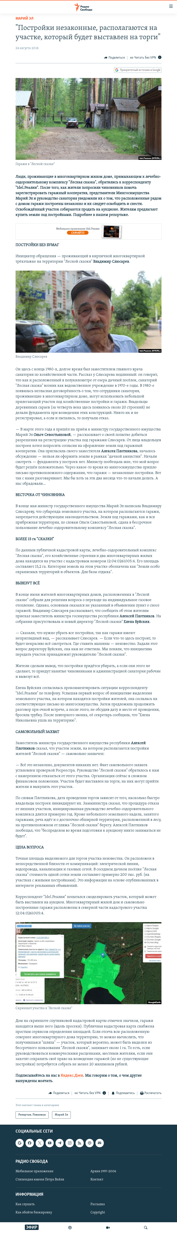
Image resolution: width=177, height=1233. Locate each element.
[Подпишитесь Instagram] (69, 1143)
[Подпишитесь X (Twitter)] (40, 1143)
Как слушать (25, 1204)
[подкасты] (69, 1227)
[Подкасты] (89, 1143)
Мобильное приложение (35, 1171)
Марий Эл (24, 19)
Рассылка (97, 1204)
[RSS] (80, 1143)
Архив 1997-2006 (103, 1171)
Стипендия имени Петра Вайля (40, 1179)
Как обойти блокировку (34, 1212)
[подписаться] (99, 1143)
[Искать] (145, 1227)
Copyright (97, 1212)
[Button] (114, 58)
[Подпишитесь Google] (20, 1143)
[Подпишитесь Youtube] (50, 1143)
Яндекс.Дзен (72, 1076)
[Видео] (107, 1227)
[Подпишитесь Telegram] (59, 1143)
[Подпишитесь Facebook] (29, 1143)
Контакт (96, 1179)
